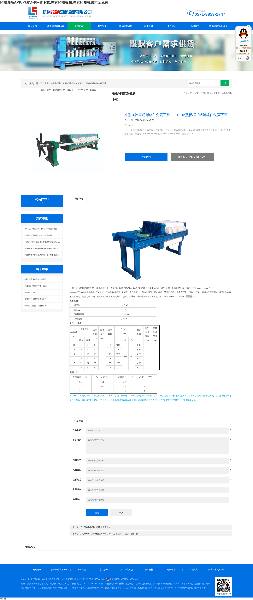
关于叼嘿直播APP (56, 26)
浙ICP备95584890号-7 (96, 579)
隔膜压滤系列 (30, 292)
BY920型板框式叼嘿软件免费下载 (95, 527)
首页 (196, 93)
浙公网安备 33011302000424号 (124, 579)
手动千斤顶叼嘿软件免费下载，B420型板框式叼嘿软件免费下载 (109, 533)
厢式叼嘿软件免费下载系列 (35, 279)
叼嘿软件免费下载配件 (63, 90)
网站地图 (3, 599)
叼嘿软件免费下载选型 (86, 90)
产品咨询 (146, 156)
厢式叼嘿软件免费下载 (50, 83)
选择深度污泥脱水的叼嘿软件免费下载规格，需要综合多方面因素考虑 (43, 255)
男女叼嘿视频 (125, 26)
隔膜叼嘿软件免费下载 (96, 83)
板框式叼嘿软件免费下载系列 (36, 286)
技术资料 (148, 26)
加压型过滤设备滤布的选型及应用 (38, 235)
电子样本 (171, 26)
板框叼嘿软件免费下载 (73, 83)
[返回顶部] (248, 58)
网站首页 (32, 26)
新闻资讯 (102, 26)
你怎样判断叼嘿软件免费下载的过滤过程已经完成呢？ (43, 242)
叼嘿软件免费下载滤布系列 (35, 299)
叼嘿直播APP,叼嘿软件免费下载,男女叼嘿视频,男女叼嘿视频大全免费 (54, 2)
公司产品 (79, 26)
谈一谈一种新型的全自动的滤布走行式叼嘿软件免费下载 (43, 249)
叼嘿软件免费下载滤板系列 (35, 306)
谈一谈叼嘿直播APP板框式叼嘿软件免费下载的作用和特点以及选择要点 (43, 229)
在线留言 (195, 26)
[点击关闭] (248, 26)
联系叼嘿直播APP (218, 26)
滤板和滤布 (45, 90)
